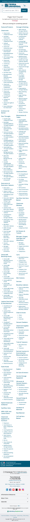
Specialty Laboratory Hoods (8, 360)
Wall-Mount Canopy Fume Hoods (9, 381)
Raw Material (20, 413)
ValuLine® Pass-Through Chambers (8, 147)
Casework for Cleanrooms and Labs (23, 155)
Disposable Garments (21, 332)
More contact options (15, 486)
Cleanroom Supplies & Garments (22, 327)
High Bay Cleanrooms (7, 66)
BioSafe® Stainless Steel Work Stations (24, 128)
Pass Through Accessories (7, 179)
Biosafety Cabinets (22, 285)
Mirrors (5, 440)
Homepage (15, 20)
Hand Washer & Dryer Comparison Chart (8, 426)
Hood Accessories (8, 363)
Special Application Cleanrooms (8, 69)
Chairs (20, 315)
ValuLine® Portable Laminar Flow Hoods (9, 345)
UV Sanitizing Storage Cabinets (23, 50)
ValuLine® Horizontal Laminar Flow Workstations (9, 350)
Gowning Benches (8, 430)
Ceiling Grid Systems (7, 100)
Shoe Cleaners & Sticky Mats (8, 442)
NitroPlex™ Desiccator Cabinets (9, 225)
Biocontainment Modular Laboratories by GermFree (8, 77)
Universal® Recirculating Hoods (7, 273)
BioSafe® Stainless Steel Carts (23, 258)
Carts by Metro (22, 271)
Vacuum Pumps (22, 402)
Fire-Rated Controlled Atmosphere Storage (22, 77)
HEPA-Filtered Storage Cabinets (23, 30)
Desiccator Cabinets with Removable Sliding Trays (9, 199)
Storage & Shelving (22, 27)
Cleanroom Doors (21, 171)
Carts (18, 255)
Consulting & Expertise (7, 96)
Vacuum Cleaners (23, 389)
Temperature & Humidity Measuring (23, 364)
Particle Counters (23, 357)
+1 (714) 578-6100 (15, 479)
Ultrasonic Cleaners (24, 387)
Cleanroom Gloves (23, 335)
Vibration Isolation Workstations (23, 125)
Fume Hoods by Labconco (7, 378)
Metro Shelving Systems (23, 92)
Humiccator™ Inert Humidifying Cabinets (8, 221)
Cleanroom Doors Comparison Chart (23, 194)
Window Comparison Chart (23, 227)
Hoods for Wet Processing (7, 357)
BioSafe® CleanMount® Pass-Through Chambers (9, 123)
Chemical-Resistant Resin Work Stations (24, 137)
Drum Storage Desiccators (7, 232)
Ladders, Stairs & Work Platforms (8, 432)
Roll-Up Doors (22, 187)
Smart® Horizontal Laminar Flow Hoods (8, 335)
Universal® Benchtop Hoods (6, 255)
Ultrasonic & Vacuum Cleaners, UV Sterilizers (21, 383)
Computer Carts (23, 269)
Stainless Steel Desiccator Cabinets (9, 208)
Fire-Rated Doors (23, 177)
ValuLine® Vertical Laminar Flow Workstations (8, 340)
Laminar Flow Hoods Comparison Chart (8, 312)
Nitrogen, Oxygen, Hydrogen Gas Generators (22, 238)
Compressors (22, 251)
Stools (20, 317)
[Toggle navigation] (2, 5)
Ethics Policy (26, 515)
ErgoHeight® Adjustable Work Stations (23, 121)
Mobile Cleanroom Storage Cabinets (23, 33)
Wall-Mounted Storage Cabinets (23, 82)
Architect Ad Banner (5, 112)
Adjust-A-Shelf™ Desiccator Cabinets (9, 191)
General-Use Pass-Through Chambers (8, 132)
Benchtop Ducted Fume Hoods (8, 369)
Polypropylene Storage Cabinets (23, 89)
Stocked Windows (23, 217)
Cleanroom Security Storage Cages (24, 64)
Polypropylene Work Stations (22, 140)
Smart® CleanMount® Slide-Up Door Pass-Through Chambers (9, 164)
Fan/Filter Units (6, 408)
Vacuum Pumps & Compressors (21, 399)
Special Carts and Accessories (23, 273)
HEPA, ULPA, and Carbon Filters (6, 412)
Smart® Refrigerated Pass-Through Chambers (8, 152)
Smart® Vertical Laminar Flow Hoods (8, 307)
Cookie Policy (20, 515)
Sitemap (15, 517)
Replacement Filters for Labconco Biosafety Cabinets (24, 308)
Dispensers (6, 423)
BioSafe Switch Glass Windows (22, 220)
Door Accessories (23, 191)
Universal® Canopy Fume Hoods (8, 289)
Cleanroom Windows (19, 204)
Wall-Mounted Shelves (22, 106)
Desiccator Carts (23, 264)
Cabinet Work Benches (22, 109)
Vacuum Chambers (22, 322)
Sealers (18, 369)
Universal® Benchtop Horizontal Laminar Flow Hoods (9, 268)
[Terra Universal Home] (13, 5)
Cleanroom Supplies (21, 338)
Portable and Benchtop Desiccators (7, 236)
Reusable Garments (24, 330)
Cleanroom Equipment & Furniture (5, 418)
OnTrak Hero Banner (20, 417)
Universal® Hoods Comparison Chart (8, 292)
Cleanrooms (5, 30)
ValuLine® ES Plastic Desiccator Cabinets (8, 204)
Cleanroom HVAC (8, 89)
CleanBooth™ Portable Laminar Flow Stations (8, 323)
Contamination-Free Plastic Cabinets (23, 38)
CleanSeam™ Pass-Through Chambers (8, 144)
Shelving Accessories (22, 102)
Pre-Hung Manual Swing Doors (23, 174)
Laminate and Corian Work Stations (22, 133)
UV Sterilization (23, 391)
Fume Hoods (5, 367)
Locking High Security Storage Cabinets (23, 43)
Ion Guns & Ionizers (22, 372)
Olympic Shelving (23, 112)
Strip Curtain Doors (23, 189)
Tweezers (21, 348)
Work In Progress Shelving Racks (23, 99)
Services (19, 281)
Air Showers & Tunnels (20, 232)
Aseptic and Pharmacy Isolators (23, 301)
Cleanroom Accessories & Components (7, 86)
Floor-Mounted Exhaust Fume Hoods (7, 374)
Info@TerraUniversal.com (15, 480)
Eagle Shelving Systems (22, 95)
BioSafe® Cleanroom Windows (21, 209)
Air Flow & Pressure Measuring (24, 360)
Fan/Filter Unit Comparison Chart (8, 40)
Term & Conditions (5, 515)
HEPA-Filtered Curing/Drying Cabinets (22, 71)
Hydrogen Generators (22, 248)
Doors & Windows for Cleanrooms (8, 106)
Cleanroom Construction (7, 61)
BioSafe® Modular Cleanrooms (8, 54)
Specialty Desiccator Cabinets (9, 240)
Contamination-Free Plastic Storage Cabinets (8, 216)
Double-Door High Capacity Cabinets (23, 60)
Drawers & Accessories (22, 162)
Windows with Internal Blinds (22, 223)
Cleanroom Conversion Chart (8, 47)
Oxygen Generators (24, 246)
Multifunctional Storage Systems (8, 446)
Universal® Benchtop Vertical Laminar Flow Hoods (8, 261)
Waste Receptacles (8, 449)
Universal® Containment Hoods (9, 277)
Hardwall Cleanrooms (7, 37)
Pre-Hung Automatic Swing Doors (23, 181)
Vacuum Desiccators (7, 243)
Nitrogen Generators (6, 247)
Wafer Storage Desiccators (7, 228)
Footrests (21, 319)
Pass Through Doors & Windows (8, 169)
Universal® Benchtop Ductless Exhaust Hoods (8, 297)
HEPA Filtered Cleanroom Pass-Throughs (8, 128)
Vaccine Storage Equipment (21, 377)
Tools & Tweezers (22, 342)
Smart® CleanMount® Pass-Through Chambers (9, 140)
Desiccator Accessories (7, 250)
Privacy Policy (13, 515)
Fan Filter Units (7, 72)
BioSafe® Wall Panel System (7, 50)
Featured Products (7, 27)
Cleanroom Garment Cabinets (23, 53)
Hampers (6, 450)
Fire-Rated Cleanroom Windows (21, 214)
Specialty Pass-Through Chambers (8, 175)
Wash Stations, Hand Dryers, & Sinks (7, 436)
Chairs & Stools (21, 313)
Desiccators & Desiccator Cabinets (7, 184)
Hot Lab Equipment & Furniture (8, 456)
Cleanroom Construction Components (7, 92)
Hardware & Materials (20, 408)
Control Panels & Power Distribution (8, 81)
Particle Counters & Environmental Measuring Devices (22, 353)
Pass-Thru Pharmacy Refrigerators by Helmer (8, 158)
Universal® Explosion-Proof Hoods (8, 285)
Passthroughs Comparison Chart (8, 119)
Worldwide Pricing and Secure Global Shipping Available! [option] (15, 1)
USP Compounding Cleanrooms (8, 57)
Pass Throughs (5, 116)
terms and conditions (22, 472)
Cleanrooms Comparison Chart (8, 33)
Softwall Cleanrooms (7, 44)
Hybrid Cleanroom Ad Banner (6, 404)
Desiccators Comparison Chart (8, 188)
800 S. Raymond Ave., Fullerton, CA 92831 (15, 484)
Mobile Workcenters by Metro (23, 166)
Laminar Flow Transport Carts (23, 261)
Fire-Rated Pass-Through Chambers (8, 136)
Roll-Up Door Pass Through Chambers (8, 172)
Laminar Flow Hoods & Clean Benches (7, 302)
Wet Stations (20, 278)
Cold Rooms (7, 63)
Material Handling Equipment (8, 453)
